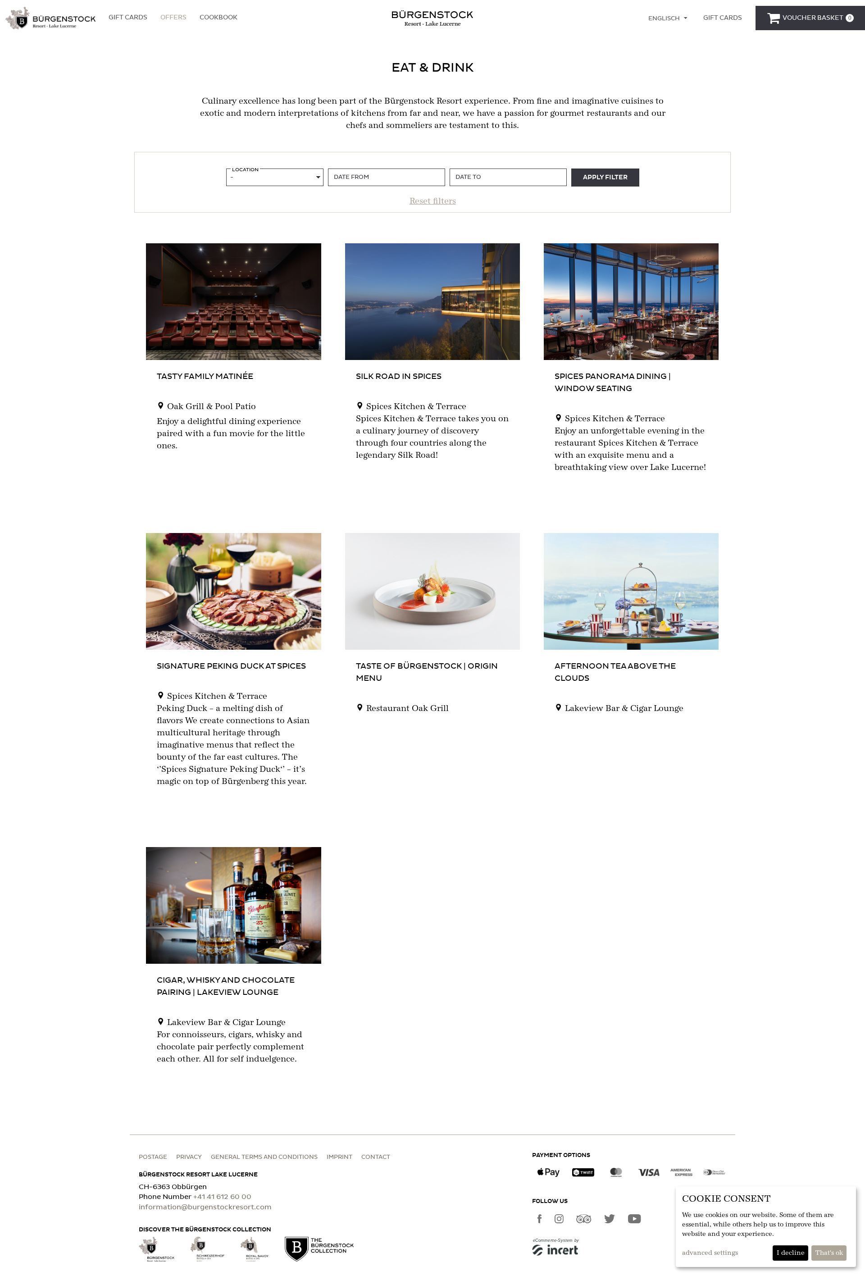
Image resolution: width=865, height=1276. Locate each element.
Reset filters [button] (433, 201)
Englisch (664, 19)
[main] (432, 574)
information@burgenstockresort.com (205, 1207)
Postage (153, 1157)
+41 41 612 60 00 (222, 1197)
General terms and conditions (264, 1157)
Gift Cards (128, 17)
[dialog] (766, 1226)
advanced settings (710, 1253)
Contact (375, 1157)
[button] (50, 18)
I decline (791, 1253)
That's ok (829, 1253)
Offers (173, 17)
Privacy (189, 1157)
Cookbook (218, 17)
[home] (432, 18)
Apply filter (605, 177)
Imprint (339, 1157)
